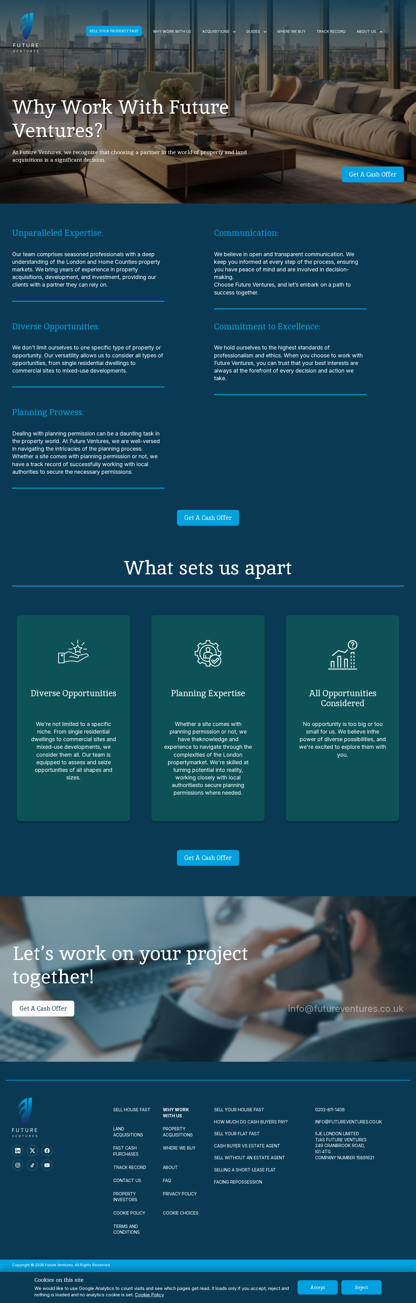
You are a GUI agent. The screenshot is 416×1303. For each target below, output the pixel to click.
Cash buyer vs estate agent (247, 1145)
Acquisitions (215, 31)
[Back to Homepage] (26, 32)
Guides (253, 31)
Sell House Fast (131, 1109)
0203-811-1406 (330, 1109)
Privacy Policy (180, 1193)
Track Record (331, 31)
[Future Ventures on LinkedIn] (17, 1150)
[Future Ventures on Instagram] (17, 1165)
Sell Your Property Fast (114, 31)
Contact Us (127, 1180)
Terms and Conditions (126, 1229)
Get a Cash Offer (373, 174)
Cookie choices (181, 1212)
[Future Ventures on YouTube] (46, 1165)
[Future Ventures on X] (32, 1150)
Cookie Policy (129, 1212)
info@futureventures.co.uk (346, 1008)
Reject (361, 1287)
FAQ (167, 1180)
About (170, 1167)
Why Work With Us (172, 31)
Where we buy (291, 31)
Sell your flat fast (237, 1133)
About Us (366, 31)
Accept (317, 1287)
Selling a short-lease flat (245, 1169)
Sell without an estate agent (249, 1157)
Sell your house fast (239, 1109)
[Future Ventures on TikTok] (32, 1165)
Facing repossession (238, 1181)
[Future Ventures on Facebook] (46, 1150)
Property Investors (125, 1196)
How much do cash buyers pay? (251, 1121)
